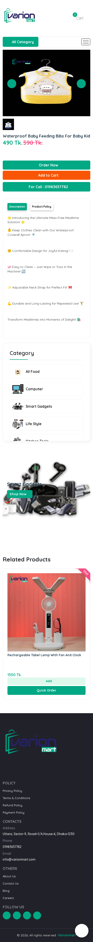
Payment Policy (13, 812)
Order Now (48, 165)
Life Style (34, 423)
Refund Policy (12, 805)
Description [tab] (17, 206)
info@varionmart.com (19, 859)
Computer (34, 389)
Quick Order (46, 690)
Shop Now (19, 494)
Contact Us (11, 883)
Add (48, 681)
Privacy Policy (12, 791)
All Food (33, 371)
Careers (8, 898)
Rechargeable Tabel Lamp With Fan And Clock (44, 655)
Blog (6, 890)
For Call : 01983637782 (48, 187)
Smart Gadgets (39, 406)
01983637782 (12, 847)
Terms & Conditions (16, 798)
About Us (9, 876)
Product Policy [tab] (41, 206)
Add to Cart (47, 175)
